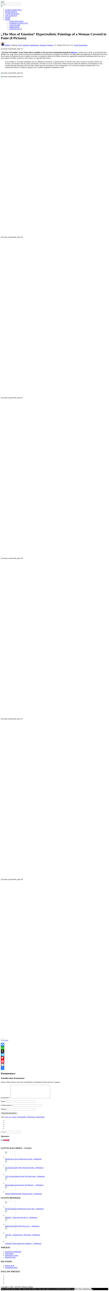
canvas (14, 1117)
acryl (6, 1117)
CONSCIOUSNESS (12, 14)
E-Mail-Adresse (7, 1105)
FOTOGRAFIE (14, 25)
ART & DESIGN (11, 16)
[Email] (54, 1065)
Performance (31, 1117)
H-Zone (5, 1040)
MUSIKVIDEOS (11, 12)
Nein (80, 1289)
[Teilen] (54, 1068)
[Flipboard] (54, 1058)
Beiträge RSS (9, 1266)
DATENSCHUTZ (15, 29)
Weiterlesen (87, 1289)
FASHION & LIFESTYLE (18, 23)
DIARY (8, 17)
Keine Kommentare (80, 45)
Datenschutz (9, 1253)
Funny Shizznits (23, 45)
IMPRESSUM (14, 27)
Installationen (34, 45)
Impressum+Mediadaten (13, 1252)
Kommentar (5, 1098)
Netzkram (43, 45)
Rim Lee (74, 52)
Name (3, 1101)
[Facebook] (54, 1044)
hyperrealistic (21, 1117)
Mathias (7, 45)
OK (76, 1289)
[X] (54, 1051)
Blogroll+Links (10, 1257)
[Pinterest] (54, 1061)
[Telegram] (54, 1054)
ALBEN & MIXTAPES (13, 10)
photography (40, 1117)
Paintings (50, 45)
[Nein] (92, 1289)
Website (3, 1109)
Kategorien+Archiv (11, 1255)
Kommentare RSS (11, 1267)
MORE (7, 19)
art (10, 1117)
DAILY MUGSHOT (16, 21)
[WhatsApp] (54, 1048)
